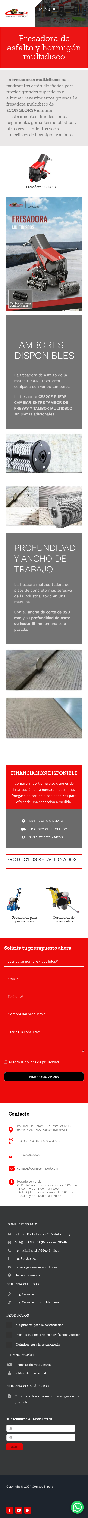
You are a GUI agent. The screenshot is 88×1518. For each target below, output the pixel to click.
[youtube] (18, 1510)
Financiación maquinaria (33, 1365)
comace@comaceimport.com (36, 1267)
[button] (44, 1325)
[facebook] (9, 1510)
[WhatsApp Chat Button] (77, 1507)
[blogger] (27, 1510)
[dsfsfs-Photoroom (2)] (17, 7)
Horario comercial (28, 1275)
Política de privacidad (30, 1373)
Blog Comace (24, 1294)
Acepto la (34, 1062)
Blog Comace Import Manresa (37, 1302)
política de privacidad (42, 1062)
